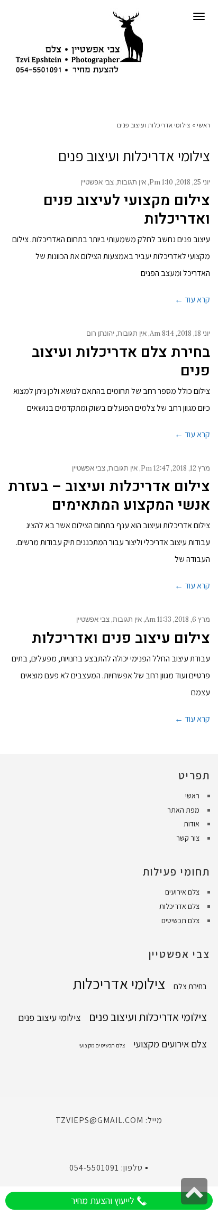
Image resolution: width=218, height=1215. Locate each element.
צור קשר (187, 838)
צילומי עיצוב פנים (49, 1017)
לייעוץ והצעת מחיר (104, 1200)
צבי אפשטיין (97, 182)
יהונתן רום (100, 333)
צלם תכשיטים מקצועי (101, 1045)
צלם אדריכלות (179, 906)
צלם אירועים (182, 892)
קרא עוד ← (192, 299)
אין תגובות (131, 182)
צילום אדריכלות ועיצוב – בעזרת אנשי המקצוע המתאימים (109, 496)
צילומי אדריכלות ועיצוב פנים (148, 1016)
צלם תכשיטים (180, 920)
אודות (191, 824)
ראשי (203, 125)
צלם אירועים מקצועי (170, 1043)
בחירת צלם (190, 986)
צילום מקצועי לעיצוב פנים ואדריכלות (126, 210)
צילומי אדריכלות (119, 983)
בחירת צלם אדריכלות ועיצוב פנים (121, 362)
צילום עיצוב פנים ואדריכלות (121, 638)
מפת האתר (183, 810)
